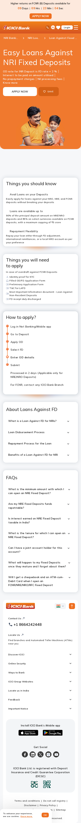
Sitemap (61, 809)
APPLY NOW (40, 16)
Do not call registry (54, 800)
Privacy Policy (48, 805)
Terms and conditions (27, 800)
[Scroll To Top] (72, 606)
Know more (10, 82)
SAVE (50, 91)
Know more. (27, 816)
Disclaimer (30, 805)
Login (67, 27)
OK (45, 815)
